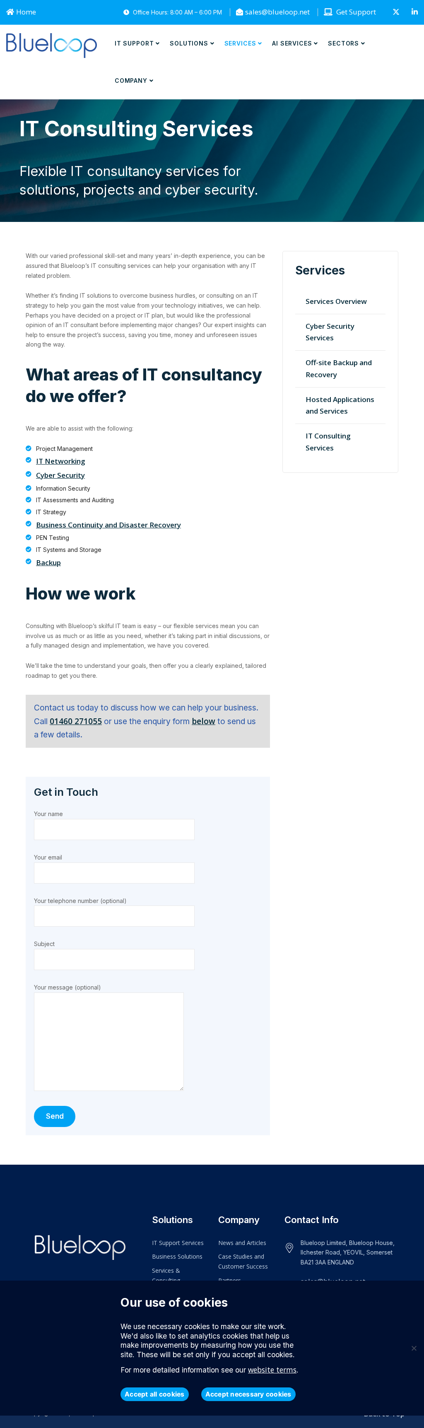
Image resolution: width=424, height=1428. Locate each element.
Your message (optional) (67, 987)
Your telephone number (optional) (80, 900)
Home (26, 12)
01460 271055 (76, 721)
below (203, 721)
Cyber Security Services (330, 332)
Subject (44, 943)
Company (131, 80)
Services (240, 43)
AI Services (292, 43)
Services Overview (336, 301)
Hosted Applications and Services (340, 405)
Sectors (343, 43)
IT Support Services (178, 1243)
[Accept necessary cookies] (414, 1348)
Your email (48, 857)
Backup (48, 562)
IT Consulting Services (328, 442)
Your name (48, 813)
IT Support (134, 43)
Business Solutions (177, 1256)
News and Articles (242, 1243)
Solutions (189, 43)
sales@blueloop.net (277, 12)
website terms (272, 1370)
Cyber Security (60, 475)
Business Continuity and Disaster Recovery (108, 525)
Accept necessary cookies (248, 1394)
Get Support (355, 12)
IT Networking (60, 461)
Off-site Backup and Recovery (339, 368)
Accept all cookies (155, 1394)
